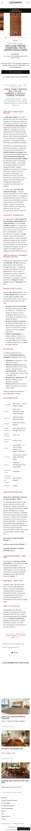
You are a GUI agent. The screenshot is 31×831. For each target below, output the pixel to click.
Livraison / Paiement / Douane (9, 800)
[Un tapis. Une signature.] (15, 738)
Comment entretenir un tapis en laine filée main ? (13, 549)
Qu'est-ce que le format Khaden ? (14, 544)
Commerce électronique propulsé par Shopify (15, 829)
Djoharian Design (15, 43)
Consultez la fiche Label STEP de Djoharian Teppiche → (13, 575)
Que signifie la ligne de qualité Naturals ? (13, 539)
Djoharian (15, 2)
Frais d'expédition (15, 56)
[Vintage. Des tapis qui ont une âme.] (15, 770)
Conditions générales (7, 808)
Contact (3, 819)
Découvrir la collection (12, 792)
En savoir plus (8, 726)
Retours (3, 811)
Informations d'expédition (13, 644)
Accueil (15, 40)
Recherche (4, 797)
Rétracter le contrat (23, 829)
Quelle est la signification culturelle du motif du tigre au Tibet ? (15, 498)
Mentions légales (5, 803)
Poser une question (10, 647)
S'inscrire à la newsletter (12, 823)
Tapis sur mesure (5, 816)
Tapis (2, 813)
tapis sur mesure (15, 393)
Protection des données (7, 805)
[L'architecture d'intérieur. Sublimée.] (15, 706)
